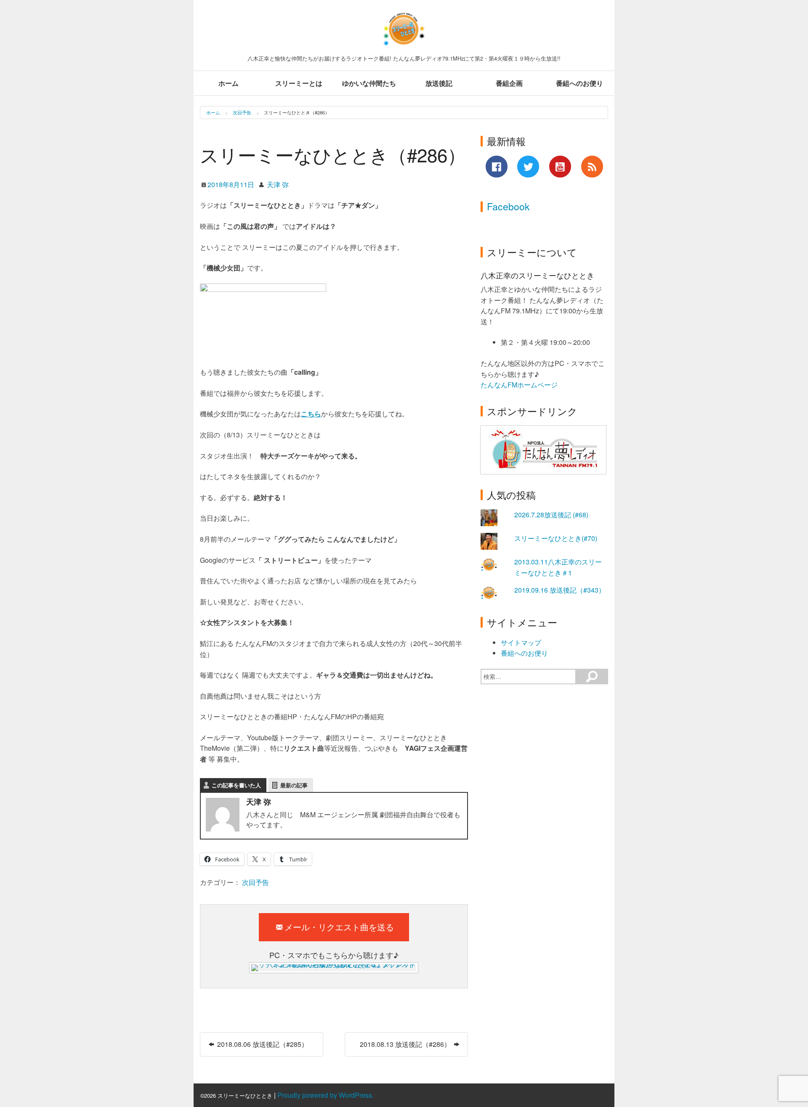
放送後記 (438, 83)
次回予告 (242, 112)
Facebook (508, 206)
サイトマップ (521, 642)
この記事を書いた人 (236, 785)
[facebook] (497, 166)
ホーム (228, 83)
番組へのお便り (579, 83)
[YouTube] (560, 166)
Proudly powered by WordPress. (325, 1095)
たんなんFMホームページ (520, 384)
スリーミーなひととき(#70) (555, 538)
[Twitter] (528, 166)
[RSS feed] (592, 166)
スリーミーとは (298, 83)
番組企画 (509, 83)
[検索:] (528, 676)
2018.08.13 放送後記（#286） (406, 1044)
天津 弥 (278, 184)
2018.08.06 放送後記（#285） (261, 1044)
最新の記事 (294, 785)
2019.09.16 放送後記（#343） (559, 590)
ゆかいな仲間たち (369, 83)
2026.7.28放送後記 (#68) (551, 514)
